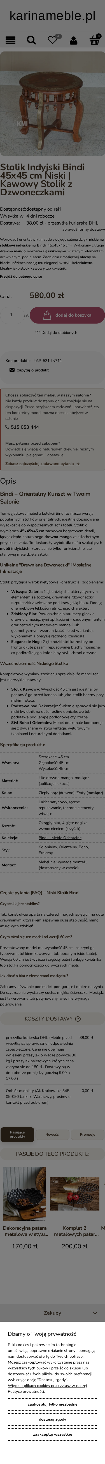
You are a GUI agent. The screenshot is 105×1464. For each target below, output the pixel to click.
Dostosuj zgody (52, 1419)
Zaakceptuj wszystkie (52, 1434)
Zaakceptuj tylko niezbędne (53, 1404)
